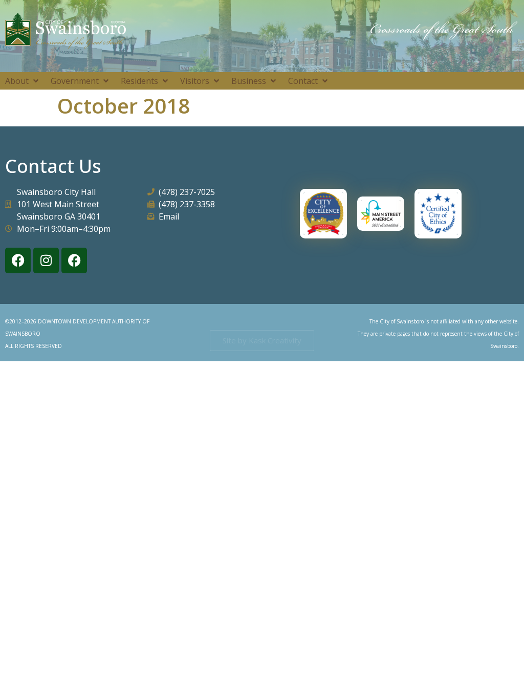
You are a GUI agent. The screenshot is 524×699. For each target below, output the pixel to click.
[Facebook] (18, 260)
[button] (23, 81)
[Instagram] (46, 260)
